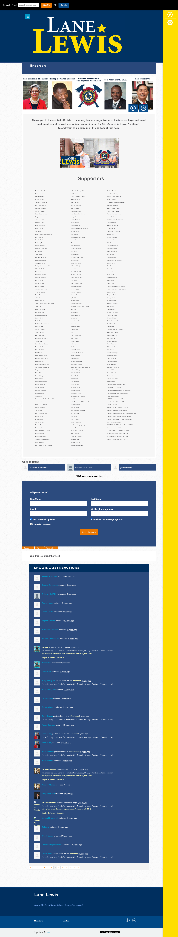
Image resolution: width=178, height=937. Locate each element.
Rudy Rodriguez (48, 680)
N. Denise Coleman (50, 629)
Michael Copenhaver (50, 638)
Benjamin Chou (48, 794)
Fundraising (51, 547)
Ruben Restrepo (48, 725)
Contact (66, 921)
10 (66, 867)
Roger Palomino (48, 621)
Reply (44, 657)
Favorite (60, 657)
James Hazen (126, 467)
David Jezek (47, 854)
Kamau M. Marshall (50, 818)
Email (33, 509)
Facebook (77, 680)
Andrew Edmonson (39, 467)
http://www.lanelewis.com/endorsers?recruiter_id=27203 (67, 653)
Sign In (64, 5)
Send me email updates (43, 519)
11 (70, 867)
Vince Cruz (46, 672)
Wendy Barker (47, 836)
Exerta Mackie (48, 612)
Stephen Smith (48, 707)
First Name (35, 499)
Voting (39, 547)
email (48, 932)
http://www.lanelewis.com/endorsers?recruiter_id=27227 (67, 775)
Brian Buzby (47, 734)
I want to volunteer (41, 524)
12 (74, 867)
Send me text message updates (107, 519)
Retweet (51, 657)
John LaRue (47, 663)
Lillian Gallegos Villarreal (52, 845)
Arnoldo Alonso (48, 785)
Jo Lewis (45, 827)
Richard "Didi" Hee (83, 467)
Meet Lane (38, 921)
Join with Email (10, 5)
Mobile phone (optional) (102, 509)
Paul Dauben (47, 698)
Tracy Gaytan (47, 716)
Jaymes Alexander (49, 576)
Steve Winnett (48, 751)
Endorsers (28, 547)
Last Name (96, 499)
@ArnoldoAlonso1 (49, 769)
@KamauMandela (49, 803)
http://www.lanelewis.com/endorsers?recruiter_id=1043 (66, 808)
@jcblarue (46, 647)
